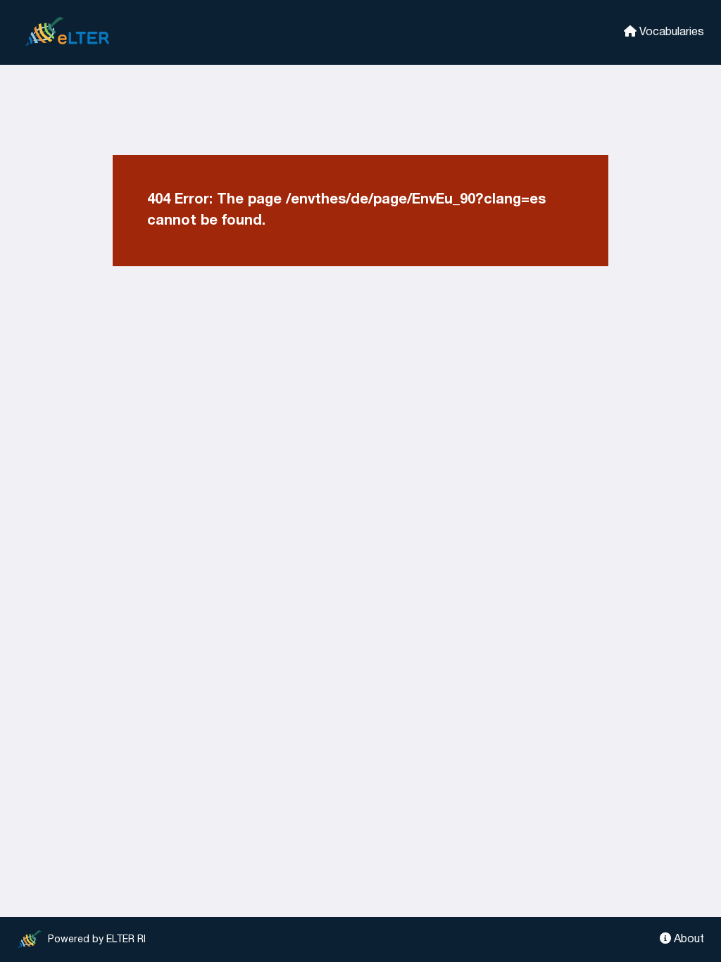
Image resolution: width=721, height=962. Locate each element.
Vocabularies (670, 32)
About (687, 939)
